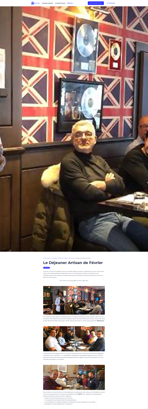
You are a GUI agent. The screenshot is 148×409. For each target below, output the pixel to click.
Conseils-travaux (60, 3)
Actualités (54, 258)
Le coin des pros (47, 258)
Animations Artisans (62, 258)
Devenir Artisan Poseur (96, 3)
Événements (71, 258)
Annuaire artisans (47, 3)
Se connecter (111, 3)
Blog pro (70, 3)
